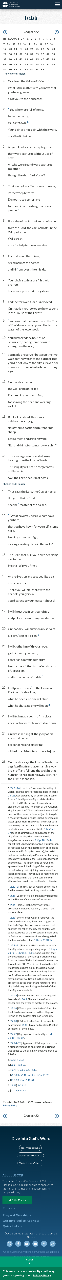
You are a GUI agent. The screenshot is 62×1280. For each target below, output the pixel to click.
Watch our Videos (30, 1163)
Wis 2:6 (31, 1075)
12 (19, 43)
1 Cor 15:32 (43, 1075)
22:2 (12, 886)
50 (10, 64)
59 (4, 69)
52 (21, 64)
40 (10, 59)
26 (42, 49)
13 (24, 43)
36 (42, 54)
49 (4, 64)
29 (4, 54)
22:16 (13, 1008)
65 (37, 69)
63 (26, 69)
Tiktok (53, 1244)
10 (8, 43)
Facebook (18, 1244)
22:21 (13, 1085)
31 (15, 54)
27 (48, 49)
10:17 (49, 939)
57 (48, 64)
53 (26, 64)
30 (10, 54)
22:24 (13, 1043)
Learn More (17, 1199)
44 (31, 59)
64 (31, 69)
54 (31, 64)
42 (21, 59)
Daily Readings (30, 1147)
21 (15, 49)
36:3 (24, 999)
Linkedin (35, 1244)
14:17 (33, 1069)
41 (15, 59)
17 (46, 43)
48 (53, 59)
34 (31, 54)
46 (42, 59)
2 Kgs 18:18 (24, 1080)
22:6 (12, 904)
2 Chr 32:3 (21, 952)
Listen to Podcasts (30, 1155)
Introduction (14, 38)
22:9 (12, 945)
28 (53, 49)
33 (26, 54)
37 (48, 54)
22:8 (12, 917)
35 (37, 54)
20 (10, 49)
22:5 (12, 895)
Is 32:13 (21, 1064)
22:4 (13, 1069)
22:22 (13, 1034)
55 (37, 64)
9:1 (27, 1069)
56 (42, 64)
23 (26, 49)
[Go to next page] (57, 32)
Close (30, 1259)
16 (41, 43)
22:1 (12, 788)
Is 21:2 (20, 1059)
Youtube (27, 1244)
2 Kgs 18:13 (41, 840)
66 (42, 69)
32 (21, 54)
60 (10, 69)
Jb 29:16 (21, 1085)
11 (14, 43)
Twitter (10, 1244)
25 (37, 49)
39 (4, 59)
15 (35, 43)
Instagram (44, 1244)
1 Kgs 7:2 (39, 939)
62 (21, 69)
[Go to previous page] (5, 32)
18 (51, 43)
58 (53, 64)
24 (31, 49)
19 (4, 49)
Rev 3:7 (20, 1037)
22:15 (13, 995)
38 (53, 54)
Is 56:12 (22, 1075)
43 (26, 59)
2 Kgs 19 (48, 828)
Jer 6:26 (21, 1069)
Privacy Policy (10, 1105)
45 (37, 59)
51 (15, 64)
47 (48, 59)
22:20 (13, 1021)
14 (30, 43)
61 (15, 69)
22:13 (14, 1075)
